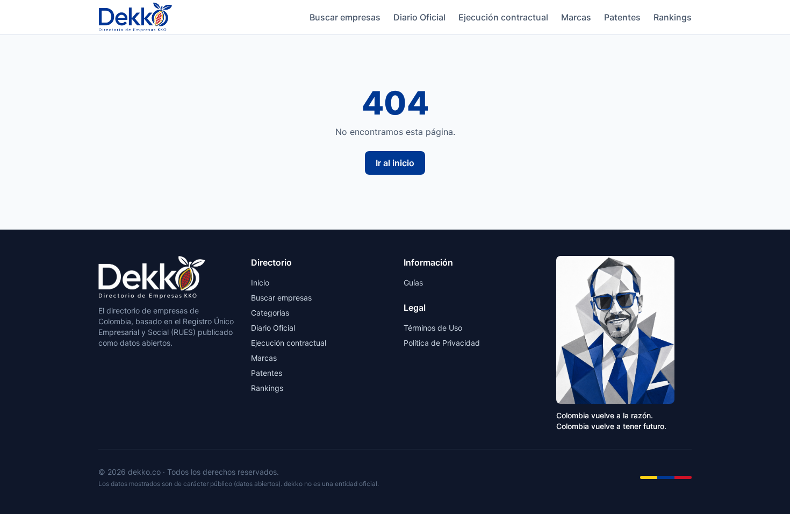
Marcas (576, 17)
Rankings (672, 17)
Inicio (260, 282)
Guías (413, 282)
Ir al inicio (395, 163)
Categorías (270, 312)
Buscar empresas (345, 17)
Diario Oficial (419, 17)
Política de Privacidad (442, 342)
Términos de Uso (433, 327)
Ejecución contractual (503, 17)
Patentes (622, 17)
